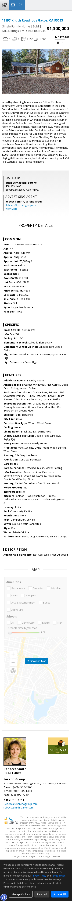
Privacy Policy (39, 875)
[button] (4, 897)
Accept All (60, 894)
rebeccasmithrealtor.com (18, 807)
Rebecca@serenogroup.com (21, 205)
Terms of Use (58, 875)
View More (11, 208)
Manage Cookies (21, 894)
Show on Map (38, 661)
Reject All (42, 894)
